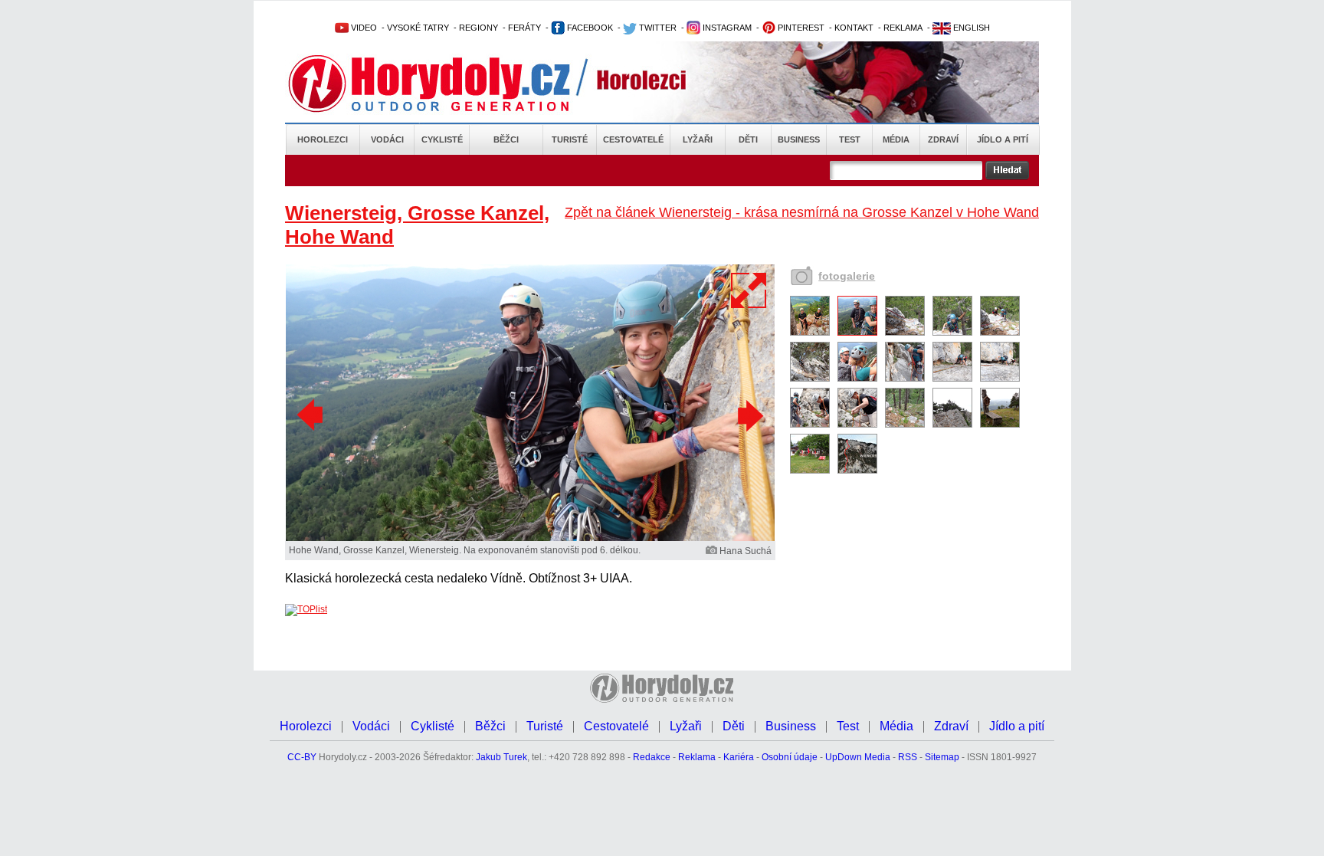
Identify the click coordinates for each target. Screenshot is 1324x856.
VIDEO (363, 27)
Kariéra (738, 757)
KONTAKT (853, 27)
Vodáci (387, 139)
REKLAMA (903, 27)
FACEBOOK (589, 27)
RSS (907, 757)
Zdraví (943, 139)
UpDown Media (857, 757)
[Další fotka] (748, 415)
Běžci (506, 139)
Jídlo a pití (1002, 139)
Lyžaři (698, 139)
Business (799, 139)
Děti (748, 139)
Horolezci (322, 139)
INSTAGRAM (726, 27)
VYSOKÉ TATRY (418, 27)
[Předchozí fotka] (312, 415)
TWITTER (657, 27)
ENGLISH (970, 27)
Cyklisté (442, 139)
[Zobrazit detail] (810, 332)
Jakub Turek (501, 757)
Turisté (570, 139)
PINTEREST (799, 27)
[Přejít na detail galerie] (530, 538)
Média (896, 139)
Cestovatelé (633, 139)
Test (849, 139)
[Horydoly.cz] (447, 83)
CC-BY (301, 757)
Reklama (697, 757)
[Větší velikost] (749, 290)
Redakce (651, 757)
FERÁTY (524, 27)
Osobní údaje (790, 757)
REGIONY (478, 27)
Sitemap (942, 757)
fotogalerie (846, 276)
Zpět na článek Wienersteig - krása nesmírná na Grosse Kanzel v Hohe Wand (802, 212)
